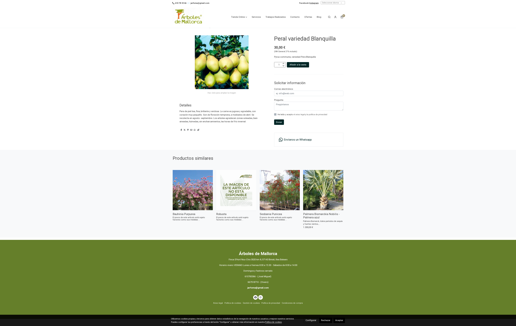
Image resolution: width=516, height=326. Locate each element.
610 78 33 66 (180, 3)
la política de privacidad (317, 114)
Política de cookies (233, 303)
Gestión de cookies (251, 303)
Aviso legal (218, 303)
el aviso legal (299, 114)
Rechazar (325, 320)
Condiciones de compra (292, 303)
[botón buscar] (329, 17)
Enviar (279, 122)
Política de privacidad (270, 303)
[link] (188, 17)
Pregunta (278, 100)
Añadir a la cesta (298, 64)
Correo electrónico (283, 89)
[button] (239, 17)
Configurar (311, 320)
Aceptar (339, 320)
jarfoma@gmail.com (200, 3)
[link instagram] (260, 297)
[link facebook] (255, 297)
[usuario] (335, 17)
